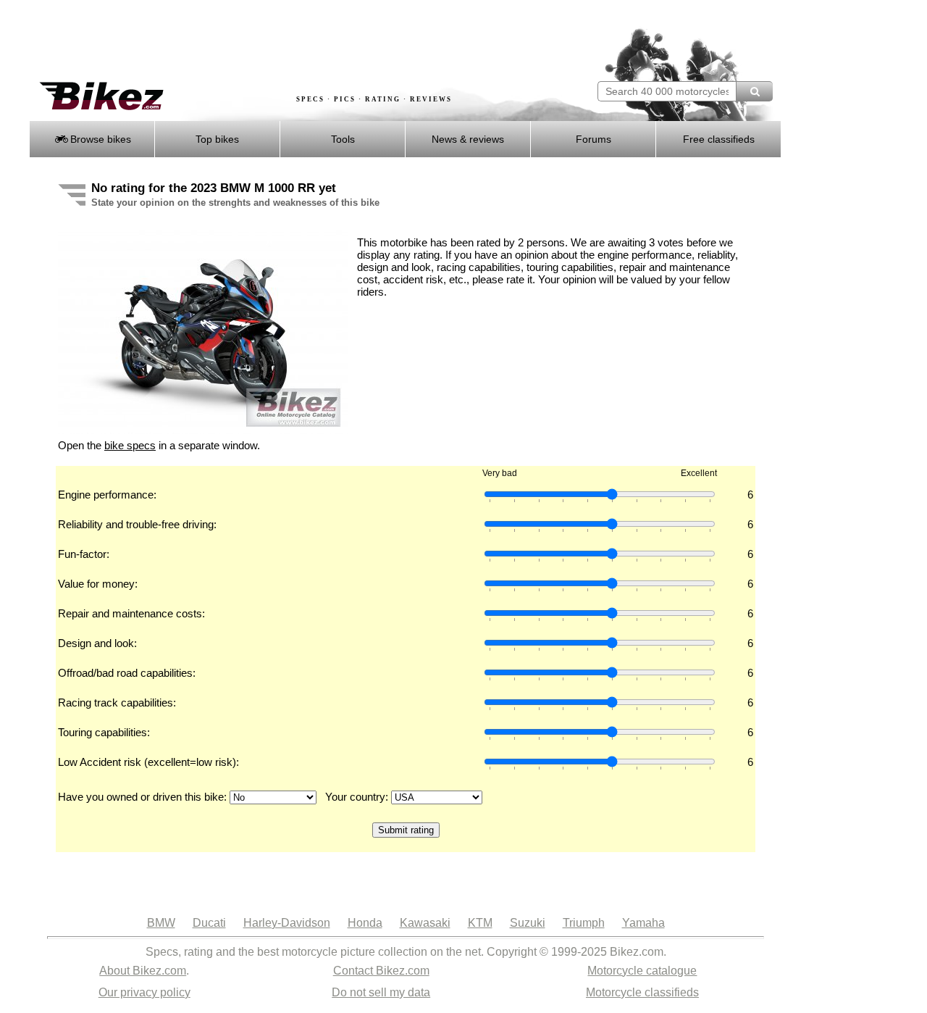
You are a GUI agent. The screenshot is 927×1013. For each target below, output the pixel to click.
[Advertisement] (292, 41)
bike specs (130, 445)
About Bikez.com (142, 970)
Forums (593, 139)
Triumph (584, 923)
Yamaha (643, 923)
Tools (343, 139)
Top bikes (217, 139)
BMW (161, 923)
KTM (480, 923)
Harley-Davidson (286, 923)
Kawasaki (425, 923)
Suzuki (527, 923)
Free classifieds (719, 139)
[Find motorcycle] (754, 91)
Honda (365, 923)
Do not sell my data (381, 992)
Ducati (209, 923)
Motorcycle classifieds (642, 992)
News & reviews (468, 139)
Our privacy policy (144, 992)
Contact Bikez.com (381, 970)
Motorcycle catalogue (642, 970)
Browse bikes (99, 139)
